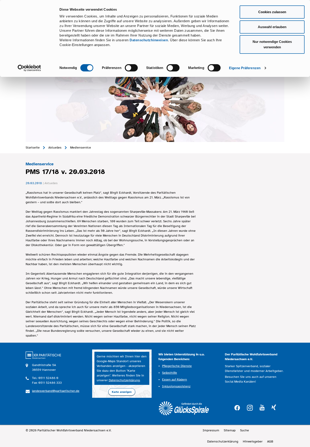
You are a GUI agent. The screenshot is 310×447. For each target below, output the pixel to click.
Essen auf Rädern (174, 379)
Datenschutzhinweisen (149, 40)
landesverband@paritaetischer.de (55, 391)
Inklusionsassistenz (176, 386)
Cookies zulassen (272, 12)
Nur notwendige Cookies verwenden (272, 44)
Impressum (211, 430)
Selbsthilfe (169, 373)
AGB (270, 441)
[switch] (131, 67)
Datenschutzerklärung (124, 380)
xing (273, 407)
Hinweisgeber (253, 441)
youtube (262, 407)
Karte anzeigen (122, 391)
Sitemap (230, 430)
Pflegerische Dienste (177, 366)
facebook (237, 407)
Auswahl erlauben (272, 27)
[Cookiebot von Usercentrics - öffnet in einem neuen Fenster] (29, 68)
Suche (244, 430)
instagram (250, 407)
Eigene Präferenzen (245, 68)
